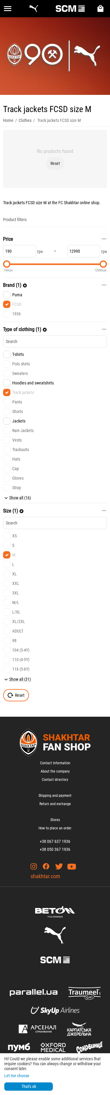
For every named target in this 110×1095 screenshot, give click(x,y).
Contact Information (55, 763)
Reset (55, 163)
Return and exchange (55, 804)
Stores (55, 820)
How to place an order (55, 828)
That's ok (28, 1086)
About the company (55, 771)
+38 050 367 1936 (55, 849)
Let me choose (16, 1075)
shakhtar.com (45, 876)
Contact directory (55, 779)
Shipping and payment (55, 795)
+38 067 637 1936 (55, 841)
